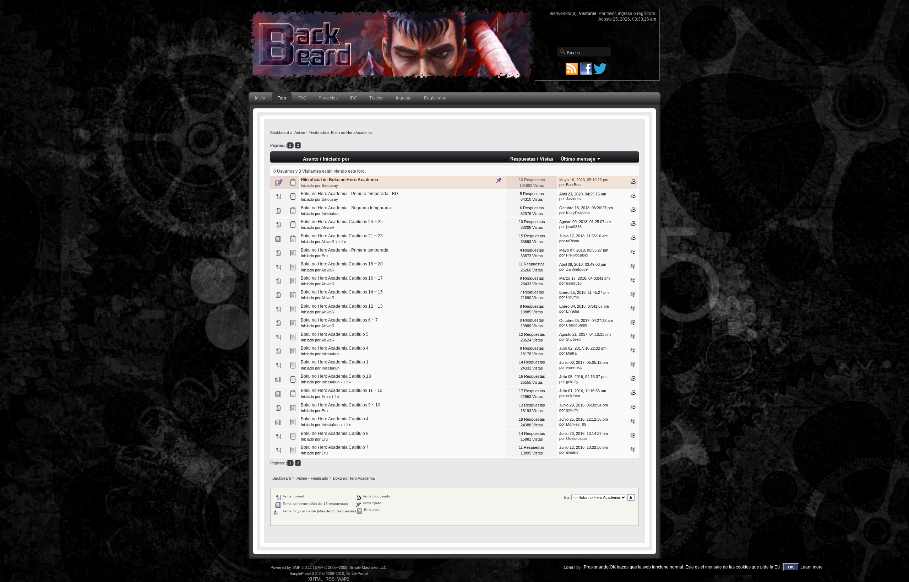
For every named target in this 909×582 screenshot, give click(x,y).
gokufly (572, 381)
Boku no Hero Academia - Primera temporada (344, 250)
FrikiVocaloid (577, 255)
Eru (325, 256)
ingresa (625, 13)
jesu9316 (574, 227)
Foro (281, 98)
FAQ (302, 98)
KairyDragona (578, 213)
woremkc (574, 367)
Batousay (330, 185)
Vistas (546, 159)
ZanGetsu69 (577, 269)
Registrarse (435, 98)
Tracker (376, 98)
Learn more (811, 567)
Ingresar (404, 98)
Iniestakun (330, 213)
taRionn (572, 241)
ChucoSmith (576, 325)
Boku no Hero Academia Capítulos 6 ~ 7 (339, 320)
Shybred (573, 339)
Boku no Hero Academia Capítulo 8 (335, 433)
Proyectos (328, 98)
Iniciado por (336, 159)
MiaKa (571, 353)
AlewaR (327, 227)
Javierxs (573, 198)
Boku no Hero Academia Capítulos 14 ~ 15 (342, 292)
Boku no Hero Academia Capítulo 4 (335, 348)
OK (791, 567)
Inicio (260, 98)
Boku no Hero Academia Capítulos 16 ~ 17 (342, 278)
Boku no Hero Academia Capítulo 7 (335, 447)
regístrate (646, 13)
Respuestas (522, 159)
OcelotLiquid (576, 438)
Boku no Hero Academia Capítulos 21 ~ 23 (342, 235)
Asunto (311, 159)
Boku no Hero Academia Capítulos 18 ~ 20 (342, 264)
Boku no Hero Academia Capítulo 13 (336, 376)
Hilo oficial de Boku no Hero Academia (339, 179)
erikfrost (573, 396)
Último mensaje (579, 159)
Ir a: (567, 498)
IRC (353, 98)
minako (572, 452)
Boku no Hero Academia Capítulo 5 (335, 334)
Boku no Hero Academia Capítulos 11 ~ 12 (341, 390)
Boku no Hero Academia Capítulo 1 (335, 362)
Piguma (572, 297)
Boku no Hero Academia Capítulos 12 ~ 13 (342, 306)
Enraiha (572, 311)
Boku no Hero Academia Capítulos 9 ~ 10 (340, 405)
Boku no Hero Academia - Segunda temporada (346, 207)
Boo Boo (573, 185)
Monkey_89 (576, 424)
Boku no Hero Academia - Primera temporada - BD (349, 193)
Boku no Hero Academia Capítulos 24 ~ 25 (342, 221)
